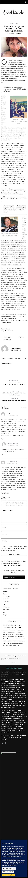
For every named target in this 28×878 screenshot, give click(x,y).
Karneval (4, 636)
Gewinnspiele (6, 601)
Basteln (5, 593)
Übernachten (11, 331)
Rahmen (11, 638)
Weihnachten (6, 645)
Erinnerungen (6, 596)
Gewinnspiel (13, 634)
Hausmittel (21, 634)
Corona (11, 630)
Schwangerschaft (22, 638)
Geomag (21, 632)
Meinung (5, 638)
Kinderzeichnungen (13, 636)
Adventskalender (8, 625)
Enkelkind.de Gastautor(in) (15, 33)
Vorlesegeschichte (14, 643)
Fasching (12, 632)
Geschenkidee (5, 634)
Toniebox (8, 643)
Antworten (6, 439)
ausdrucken (15, 625)
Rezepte (5, 614)
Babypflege (20, 625)
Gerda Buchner (12, 461)
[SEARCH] (23, 577)
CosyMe (15, 630)
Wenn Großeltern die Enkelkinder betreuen (14, 399)
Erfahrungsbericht (7, 632)
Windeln (12, 645)
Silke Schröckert (13, 443)
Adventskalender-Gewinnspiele (10, 588)
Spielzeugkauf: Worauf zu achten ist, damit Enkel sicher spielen (14, 393)
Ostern (8, 638)
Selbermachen (7, 641)
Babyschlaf (5, 627)
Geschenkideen (6, 599)
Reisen (4, 612)
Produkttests (6, 609)
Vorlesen (18, 643)
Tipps (4, 643)
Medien (4, 604)
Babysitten (4, 331)
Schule (17, 638)
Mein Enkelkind (14, 23)
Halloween (17, 634)
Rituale (14, 638)
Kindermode (8, 636)
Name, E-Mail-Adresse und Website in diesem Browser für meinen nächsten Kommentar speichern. (14, 548)
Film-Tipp (15, 632)
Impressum (21, 656)
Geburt (19, 632)
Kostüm (18, 636)
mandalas (21, 636)
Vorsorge (21, 643)
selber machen (13, 641)
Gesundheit (9, 634)
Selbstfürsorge (18, 641)
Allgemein (5, 591)
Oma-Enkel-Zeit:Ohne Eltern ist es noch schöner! (14, 383)
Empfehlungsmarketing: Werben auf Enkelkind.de (11, 658)
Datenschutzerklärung (10, 656)
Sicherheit (22, 641)
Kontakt (14, 662)
